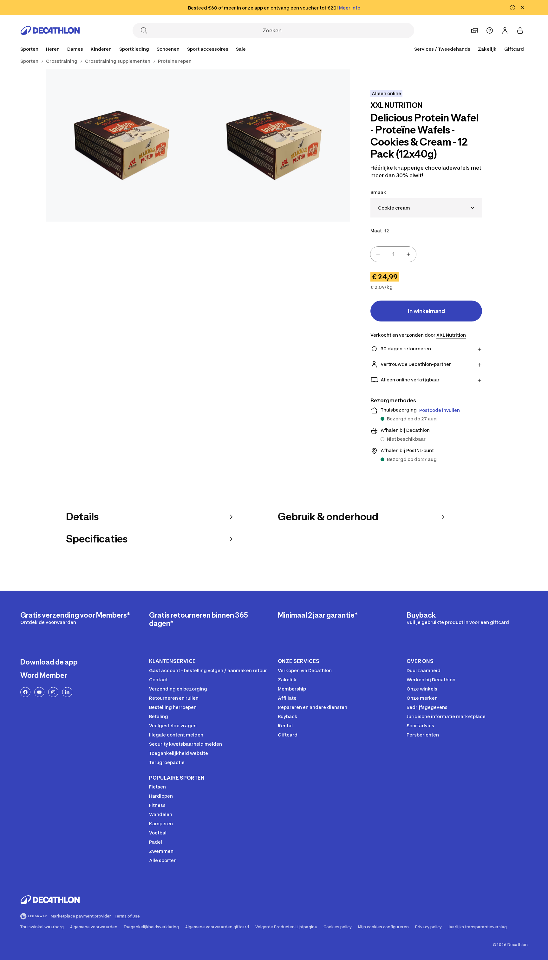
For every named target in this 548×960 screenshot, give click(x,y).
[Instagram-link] (53, 692)
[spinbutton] (393, 254)
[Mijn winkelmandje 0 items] (520, 30)
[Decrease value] (378, 254)
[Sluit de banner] (523, 8)
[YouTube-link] (39, 692)
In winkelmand (426, 311)
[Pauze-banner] (512, 8)
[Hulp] (489, 30)
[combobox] (426, 207)
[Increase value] (408, 254)
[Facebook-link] (25, 692)
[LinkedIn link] (67, 692)
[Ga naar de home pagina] (50, 30)
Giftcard (514, 49)
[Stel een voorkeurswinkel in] (474, 30)
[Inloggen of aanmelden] (504, 30)
